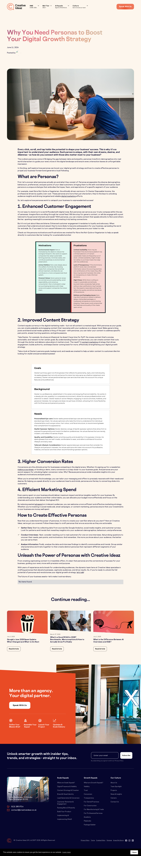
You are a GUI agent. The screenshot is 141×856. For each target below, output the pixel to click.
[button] (34, 7)
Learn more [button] (66, 852)
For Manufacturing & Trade (94, 809)
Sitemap (109, 840)
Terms (93, 840)
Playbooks (87, 821)
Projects (114, 790)
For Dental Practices (91, 802)
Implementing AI (63, 815)
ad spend (39, 504)
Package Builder (90, 825)
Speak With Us (125, 7)
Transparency (89, 798)
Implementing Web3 (64, 819)
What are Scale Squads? (66, 783)
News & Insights (116, 794)
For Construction (90, 806)
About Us (114, 783)
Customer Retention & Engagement (65, 803)
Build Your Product (64, 812)
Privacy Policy (85, 840)
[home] (16, 6)
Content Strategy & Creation (68, 790)
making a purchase (26, 470)
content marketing (90, 342)
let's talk (80, 572)
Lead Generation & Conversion (68, 798)
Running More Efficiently (66, 808)
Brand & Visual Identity (65, 794)
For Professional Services (93, 813)
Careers (114, 798)
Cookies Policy (100, 840)
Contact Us (115, 802)
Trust (86, 790)
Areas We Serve (118, 840)
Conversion (88, 794)
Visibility (87, 786)
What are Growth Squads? (93, 783)
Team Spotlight (116, 786)
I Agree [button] (134, 852)
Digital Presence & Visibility (67, 786)
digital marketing (68, 196)
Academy (87, 817)
